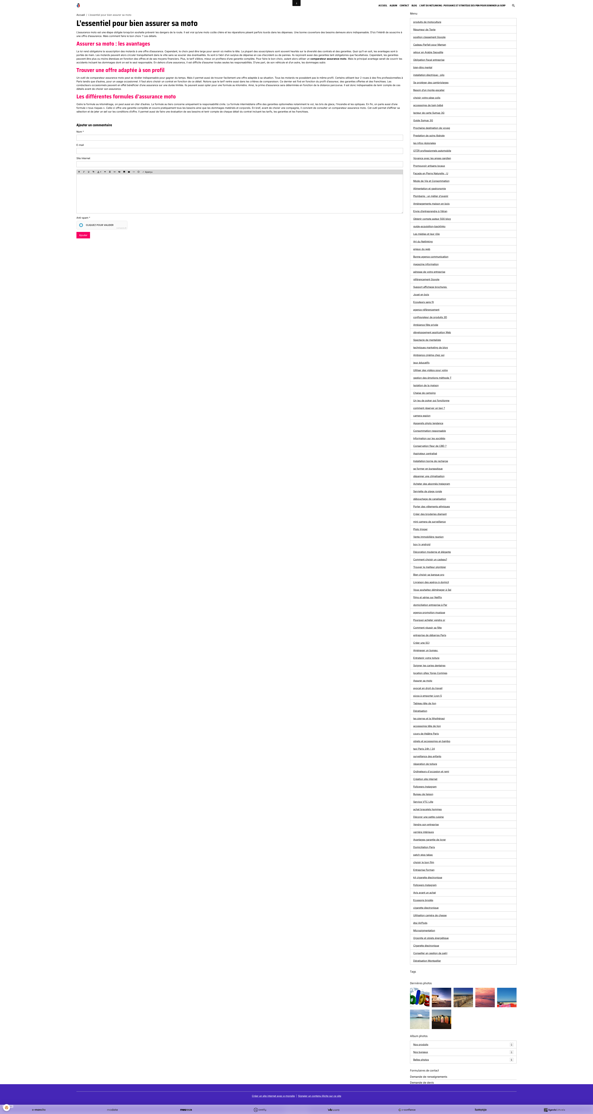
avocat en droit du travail (427, 688)
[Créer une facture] (333, 1110)
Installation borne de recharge (430, 461)
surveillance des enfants (427, 756)
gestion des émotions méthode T (432, 377)
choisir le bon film (423, 862)
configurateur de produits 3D (430, 317)
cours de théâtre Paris (426, 733)
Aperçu (148, 172)
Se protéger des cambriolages (430, 82)
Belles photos (462, 1059)
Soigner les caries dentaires (429, 665)
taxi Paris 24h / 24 (424, 748)
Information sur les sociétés (429, 438)
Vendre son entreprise (426, 824)
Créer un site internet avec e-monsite (273, 1095)
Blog (414, 5)
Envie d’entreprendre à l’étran (430, 211)
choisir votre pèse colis (426, 97)
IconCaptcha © (121, 228)
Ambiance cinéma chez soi (428, 355)
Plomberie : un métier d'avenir (430, 196)
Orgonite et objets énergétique (431, 938)
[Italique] (83, 172)
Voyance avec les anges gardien (432, 158)
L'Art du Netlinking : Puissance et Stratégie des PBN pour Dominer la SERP (462, 5)
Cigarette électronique (426, 945)
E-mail (80, 144)
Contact (404, 5)
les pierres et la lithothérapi (429, 718)
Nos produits (462, 1044)
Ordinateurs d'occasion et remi (431, 771)
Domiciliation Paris (424, 847)
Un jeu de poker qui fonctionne (431, 400)
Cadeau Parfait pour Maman (429, 44)
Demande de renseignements (428, 1076)
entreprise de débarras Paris (429, 635)
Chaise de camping (424, 392)
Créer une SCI (421, 642)
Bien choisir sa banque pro (428, 574)
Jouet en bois (421, 294)
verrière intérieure (423, 832)
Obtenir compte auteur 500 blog (432, 218)
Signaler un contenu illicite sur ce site (319, 1095)
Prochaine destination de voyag (431, 127)
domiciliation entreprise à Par (430, 604)
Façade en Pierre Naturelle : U (430, 173)
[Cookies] (6, 1107)
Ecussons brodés (423, 900)
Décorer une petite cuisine (428, 816)
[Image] (124, 172)
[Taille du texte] (93, 172)
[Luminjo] (480, 1110)
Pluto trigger (420, 529)
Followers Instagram (425, 786)
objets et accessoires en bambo (431, 741)
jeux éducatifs (421, 362)
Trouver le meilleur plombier (429, 567)
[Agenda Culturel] (554, 1110)
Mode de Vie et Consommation (431, 180)
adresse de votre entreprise (429, 271)
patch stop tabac (423, 854)
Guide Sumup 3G (423, 120)
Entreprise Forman (423, 869)
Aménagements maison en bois (431, 203)
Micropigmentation (424, 930)
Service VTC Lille (423, 801)
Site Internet (83, 158)
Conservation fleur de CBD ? (429, 445)
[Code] (133, 172)
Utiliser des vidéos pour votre (430, 370)
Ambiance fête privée (425, 324)
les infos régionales (424, 143)
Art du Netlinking (423, 241)
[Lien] (114, 172)
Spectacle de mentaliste (427, 339)
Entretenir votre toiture (426, 657)
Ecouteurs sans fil (423, 302)
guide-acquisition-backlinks (429, 226)
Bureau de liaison (423, 794)
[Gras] (79, 172)
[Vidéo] (128, 172)
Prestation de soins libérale (429, 135)
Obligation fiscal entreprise (428, 59)
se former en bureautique (428, 468)
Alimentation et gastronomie (429, 188)
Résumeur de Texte (424, 29)
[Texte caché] (119, 172)
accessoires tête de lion (427, 726)
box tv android (421, 544)
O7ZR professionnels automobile (432, 150)
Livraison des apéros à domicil (431, 582)
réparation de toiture (425, 763)
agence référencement (426, 309)
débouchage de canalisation (429, 498)
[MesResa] (186, 1110)
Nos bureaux (462, 1052)
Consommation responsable (429, 430)
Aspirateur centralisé (425, 453)
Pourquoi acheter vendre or (429, 620)
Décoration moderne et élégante (432, 551)
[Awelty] (259, 1110)
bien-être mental (422, 67)
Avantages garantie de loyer (429, 839)
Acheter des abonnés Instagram (431, 483)
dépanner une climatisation (428, 476)
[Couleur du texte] (99, 172)
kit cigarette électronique (427, 877)
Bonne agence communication (430, 256)
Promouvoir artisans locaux (429, 165)
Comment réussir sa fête (427, 627)
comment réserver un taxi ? (429, 408)
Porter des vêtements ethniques (431, 506)
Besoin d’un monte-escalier (429, 90)
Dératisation (420, 710)
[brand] (78, 5)
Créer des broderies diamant (430, 514)
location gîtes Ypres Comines (430, 673)
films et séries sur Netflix (427, 597)
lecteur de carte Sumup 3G (428, 112)
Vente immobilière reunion (428, 536)
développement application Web (432, 332)
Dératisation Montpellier (427, 960)
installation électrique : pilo (428, 74)
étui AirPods (420, 922)
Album (393, 5)
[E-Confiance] (407, 1110)
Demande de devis (422, 1082)
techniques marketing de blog (430, 347)
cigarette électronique (426, 907)
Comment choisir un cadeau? (430, 559)
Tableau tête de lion (424, 703)
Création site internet (425, 779)
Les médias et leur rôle (426, 233)
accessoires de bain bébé (428, 105)
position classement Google (429, 37)
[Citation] (105, 172)
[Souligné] (88, 172)
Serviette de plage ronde (427, 491)
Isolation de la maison (426, 385)
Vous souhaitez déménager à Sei (432, 589)
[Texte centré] (109, 172)
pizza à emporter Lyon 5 (427, 695)
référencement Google (426, 279)
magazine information (426, 264)
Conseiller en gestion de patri (430, 953)
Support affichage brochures (430, 286)
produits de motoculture (427, 21)
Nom (79, 131)
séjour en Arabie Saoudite (428, 52)
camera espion (421, 415)
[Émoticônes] (138, 172)
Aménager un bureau (425, 650)
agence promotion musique (429, 612)
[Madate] (112, 1110)
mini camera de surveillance (429, 521)
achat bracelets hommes (427, 809)
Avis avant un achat (424, 892)
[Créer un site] (38, 1110)
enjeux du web (421, 249)
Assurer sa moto (422, 680)
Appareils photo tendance (428, 423)
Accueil (383, 5)
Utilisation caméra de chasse (430, 915)
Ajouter (83, 235)
